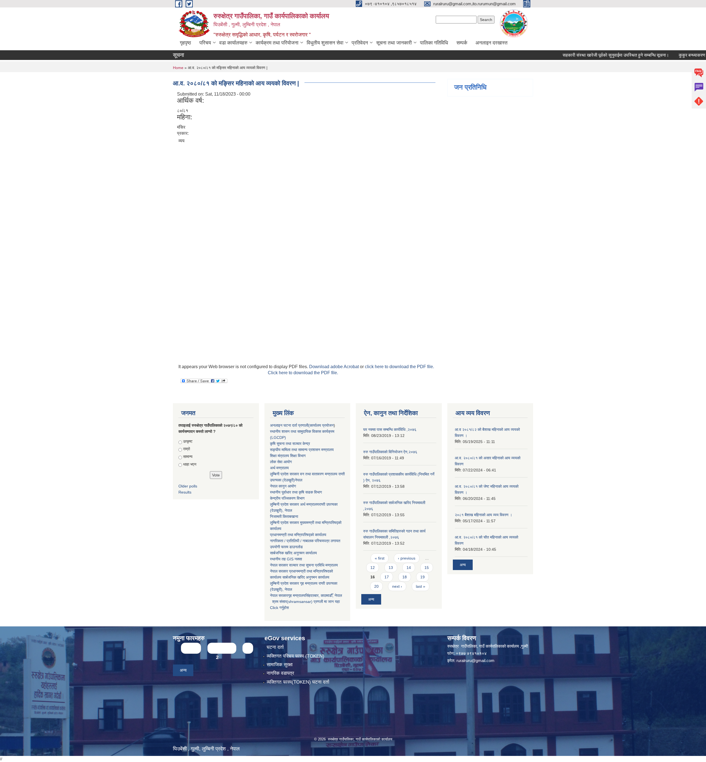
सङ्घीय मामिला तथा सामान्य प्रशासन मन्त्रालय (302, 449)
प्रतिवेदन (360, 43)
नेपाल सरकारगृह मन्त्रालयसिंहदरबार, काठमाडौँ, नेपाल (306, 595)
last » (420, 586)
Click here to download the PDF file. (303, 372)
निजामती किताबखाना (284, 516)
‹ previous (406, 558)
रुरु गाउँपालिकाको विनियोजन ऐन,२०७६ (390, 452)
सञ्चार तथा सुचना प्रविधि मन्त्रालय (313, 565)
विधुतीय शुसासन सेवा (325, 43)
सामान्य (187, 456)
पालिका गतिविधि (434, 43)
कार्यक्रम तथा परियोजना (277, 43)
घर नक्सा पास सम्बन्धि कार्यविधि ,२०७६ (389, 429)
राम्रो (186, 449)
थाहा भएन (189, 464)
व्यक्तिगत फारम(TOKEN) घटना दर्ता (298, 682)
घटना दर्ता (275, 647)
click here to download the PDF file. (399, 366)
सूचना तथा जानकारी (394, 43)
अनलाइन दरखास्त (491, 43)
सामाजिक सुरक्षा (280, 664)
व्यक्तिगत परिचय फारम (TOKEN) (295, 656)
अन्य (371, 599)
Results (184, 492)
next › (397, 586)
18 (404, 577)
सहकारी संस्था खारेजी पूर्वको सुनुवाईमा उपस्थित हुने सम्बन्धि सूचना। (594, 55)
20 (376, 586)
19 (422, 577)
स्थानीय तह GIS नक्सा (286, 559)
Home (178, 67)
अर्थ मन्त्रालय (279, 468)
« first (379, 558)
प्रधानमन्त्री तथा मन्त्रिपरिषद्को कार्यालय (298, 534)
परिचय (205, 43)
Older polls (187, 486)
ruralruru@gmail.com (475, 660)
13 (391, 567)
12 (372, 567)
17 (386, 577)
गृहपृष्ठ (185, 43)
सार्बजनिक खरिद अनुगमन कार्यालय (293, 553)
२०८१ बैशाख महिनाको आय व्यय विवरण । (483, 515)
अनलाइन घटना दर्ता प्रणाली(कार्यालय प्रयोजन (302, 425)
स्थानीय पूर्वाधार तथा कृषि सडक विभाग (296, 492)
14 (409, 567)
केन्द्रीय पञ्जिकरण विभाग (287, 498)
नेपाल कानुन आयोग (283, 486)
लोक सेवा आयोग (281, 462)
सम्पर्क (461, 43)
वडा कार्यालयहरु (233, 43)
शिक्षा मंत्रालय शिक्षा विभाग (288, 455)
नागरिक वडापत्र (280, 673)
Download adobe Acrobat (334, 366)
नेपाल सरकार (279, 565)
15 (426, 567)
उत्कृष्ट (187, 441)
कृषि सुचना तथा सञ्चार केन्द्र (290, 443)
